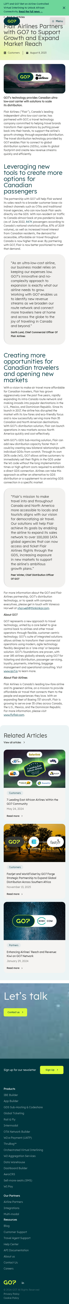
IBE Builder (11, 1095)
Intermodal (11, 1125)
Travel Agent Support (17, 1238)
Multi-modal (11, 1214)
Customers (14, 52)
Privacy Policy (11, 1293)
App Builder (11, 1101)
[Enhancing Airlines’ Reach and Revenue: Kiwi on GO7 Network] (34, 921)
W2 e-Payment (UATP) (18, 1137)
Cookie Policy (11, 1297)
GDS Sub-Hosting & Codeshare (23, 1107)
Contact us (14, 1012)
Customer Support (15, 1232)
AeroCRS (9, 1174)
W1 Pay (8, 1186)
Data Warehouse (14, 1162)
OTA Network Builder (17, 1131)
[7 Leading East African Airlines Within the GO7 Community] (34, 769)
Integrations (11, 1208)
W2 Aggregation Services (20, 1156)
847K (28, 221)
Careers (9, 1268)
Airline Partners (13, 1202)
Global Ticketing (14, 1113)
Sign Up (50, 1069)
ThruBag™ (10, 1143)
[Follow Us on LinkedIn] (23, 1283)
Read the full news (31, 11)
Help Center (11, 1244)
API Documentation (16, 1250)
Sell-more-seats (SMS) (18, 1180)
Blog (7, 1225)
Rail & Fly (9, 1119)
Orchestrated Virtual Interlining (23, 1150)
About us (9, 1256)
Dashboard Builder (15, 1168)
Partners (13, 945)
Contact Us (11, 1262)
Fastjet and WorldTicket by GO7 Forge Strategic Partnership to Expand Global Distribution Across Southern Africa (31, 878)
